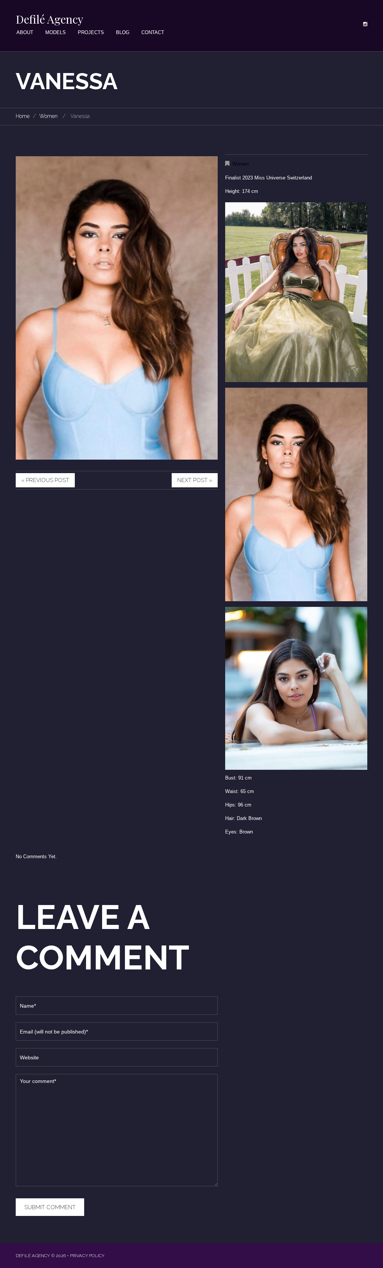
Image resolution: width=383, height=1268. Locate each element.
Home (23, 116)
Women (48, 116)
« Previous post (45, 480)
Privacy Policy (87, 1255)
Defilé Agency (49, 19)
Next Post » (194, 480)
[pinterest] (365, 24)
